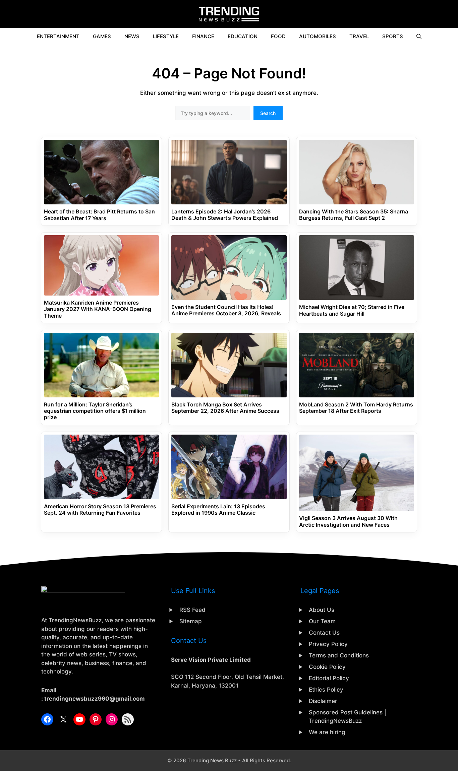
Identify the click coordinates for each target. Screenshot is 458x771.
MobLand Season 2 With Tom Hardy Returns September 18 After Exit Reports (356, 407)
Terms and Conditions (339, 655)
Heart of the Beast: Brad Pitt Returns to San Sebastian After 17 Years (99, 214)
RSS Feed (192, 609)
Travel (359, 36)
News (131, 36)
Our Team (322, 621)
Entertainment (58, 36)
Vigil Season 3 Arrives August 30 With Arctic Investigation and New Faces (348, 521)
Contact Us (324, 632)
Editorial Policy (329, 678)
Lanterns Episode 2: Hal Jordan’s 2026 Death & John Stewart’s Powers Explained (224, 214)
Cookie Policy (327, 666)
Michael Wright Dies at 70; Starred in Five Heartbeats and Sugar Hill (351, 310)
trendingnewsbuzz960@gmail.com (94, 698)
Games (102, 36)
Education (242, 36)
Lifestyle (166, 36)
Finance (203, 36)
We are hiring (327, 732)
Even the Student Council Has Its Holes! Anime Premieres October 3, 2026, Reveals (226, 310)
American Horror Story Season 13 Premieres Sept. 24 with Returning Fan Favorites (100, 509)
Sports (392, 36)
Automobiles (317, 36)
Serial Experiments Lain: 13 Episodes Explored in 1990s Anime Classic (218, 509)
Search (268, 113)
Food (278, 36)
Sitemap (190, 621)
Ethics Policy (326, 689)
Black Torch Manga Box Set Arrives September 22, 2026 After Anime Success (225, 407)
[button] (419, 36)
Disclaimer (323, 701)
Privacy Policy (328, 644)
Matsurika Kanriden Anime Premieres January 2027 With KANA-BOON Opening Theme (97, 309)
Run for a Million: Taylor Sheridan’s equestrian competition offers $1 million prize (95, 411)
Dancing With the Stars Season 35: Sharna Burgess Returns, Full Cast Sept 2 (353, 214)
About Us (321, 609)
